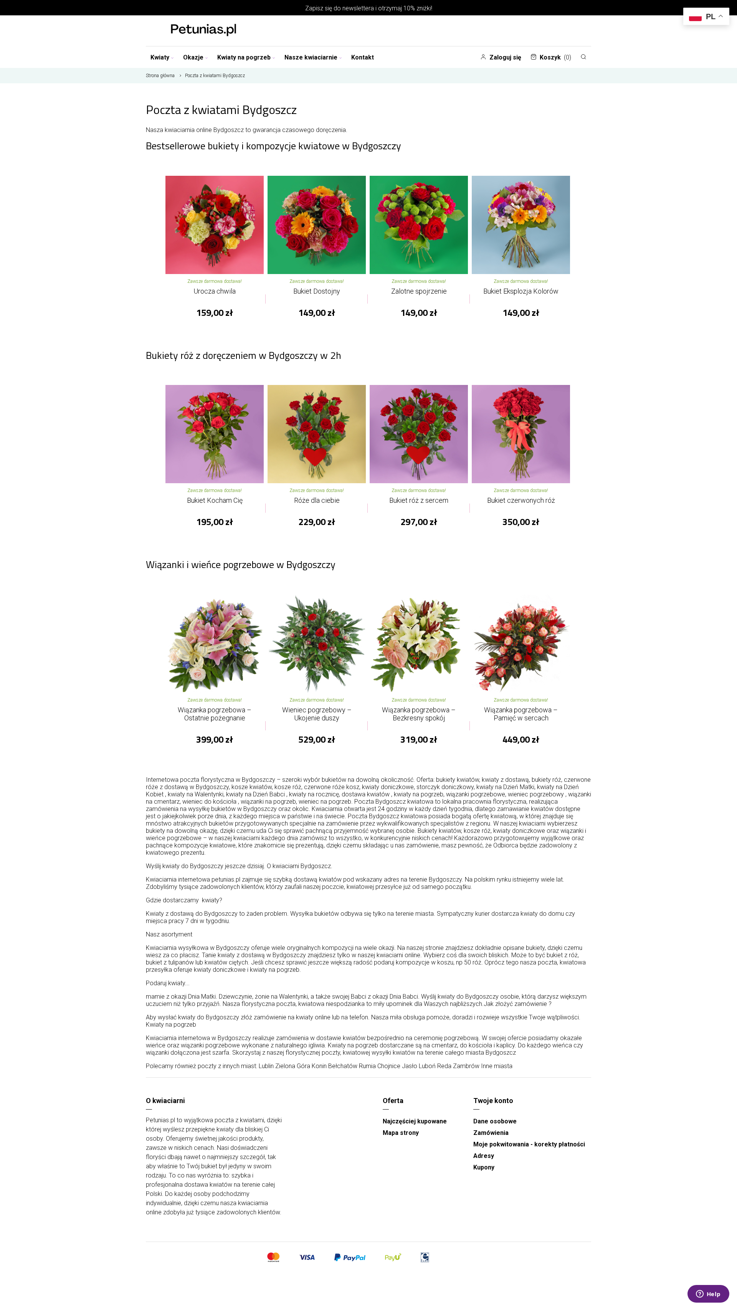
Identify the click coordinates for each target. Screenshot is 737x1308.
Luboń (427, 1066)
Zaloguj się (505, 57)
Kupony (483, 1167)
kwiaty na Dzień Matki (505, 787)
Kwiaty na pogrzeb (244, 57)
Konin (319, 1066)
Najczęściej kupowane (415, 1121)
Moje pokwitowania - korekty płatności (529, 1144)
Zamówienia (491, 1132)
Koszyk (555, 57)
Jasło (409, 1066)
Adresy (483, 1155)
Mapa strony (401, 1132)
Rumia (367, 1066)
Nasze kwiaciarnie (310, 57)
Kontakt (362, 57)
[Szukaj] (583, 56)
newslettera (358, 8)
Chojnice (388, 1066)
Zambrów (466, 1066)
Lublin (266, 1066)
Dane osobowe (495, 1121)
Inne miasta (496, 1066)
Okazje (193, 57)
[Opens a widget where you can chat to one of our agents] (708, 1294)
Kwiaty (159, 57)
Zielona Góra (292, 1066)
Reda (444, 1066)
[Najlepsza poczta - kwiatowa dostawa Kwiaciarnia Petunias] (203, 30)
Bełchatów (342, 1066)
